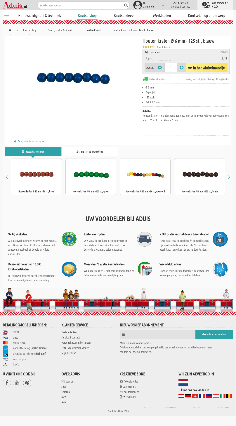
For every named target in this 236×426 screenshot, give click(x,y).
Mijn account (68, 353)
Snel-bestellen (180, 2)
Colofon (65, 391)
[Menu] (6, 14)
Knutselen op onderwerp (206, 15)
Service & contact (180, 6)
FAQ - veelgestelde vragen (75, 347)
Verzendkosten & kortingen (76, 342)
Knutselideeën (125, 15)
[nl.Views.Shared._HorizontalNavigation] (10, 30)
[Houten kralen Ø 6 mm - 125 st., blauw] (73, 77)
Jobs (63, 386)
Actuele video (131, 381)
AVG (63, 402)
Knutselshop (87, 15)
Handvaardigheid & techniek (39, 15)
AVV (63, 397)
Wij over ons (67, 381)
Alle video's (129, 386)
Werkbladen (162, 15)
